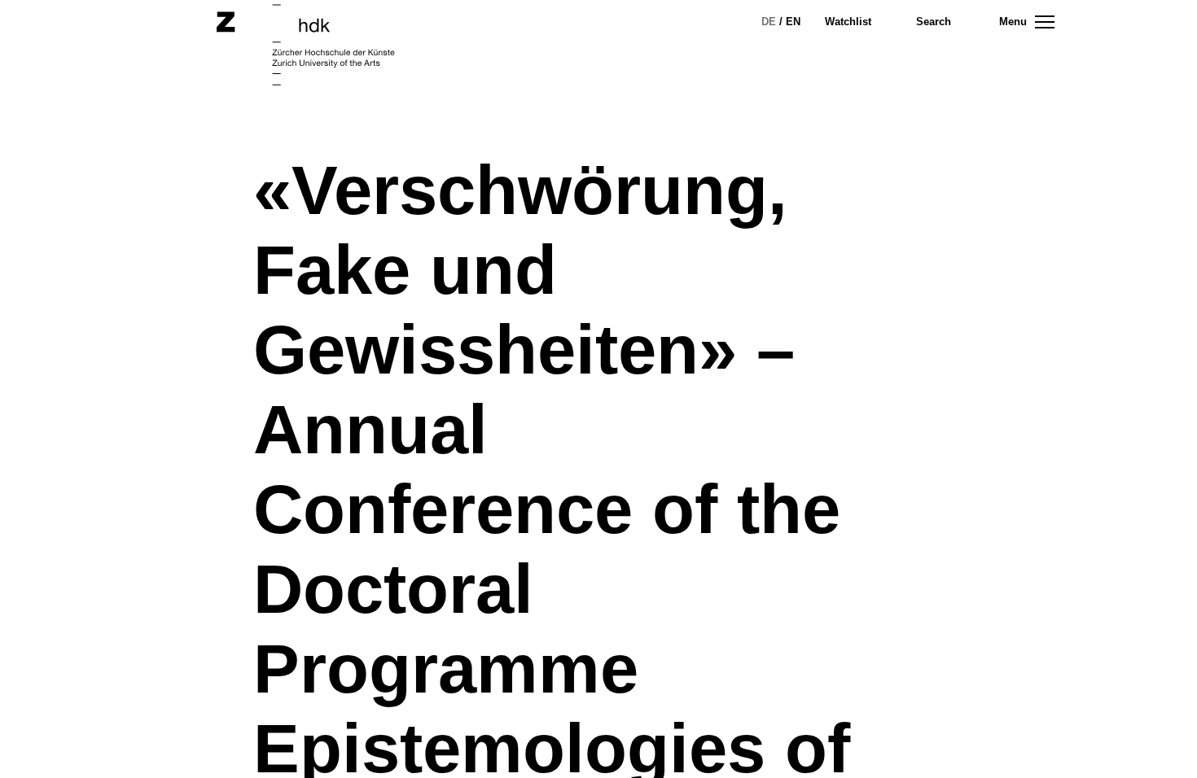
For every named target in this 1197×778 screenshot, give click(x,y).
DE (768, 21)
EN (793, 21)
